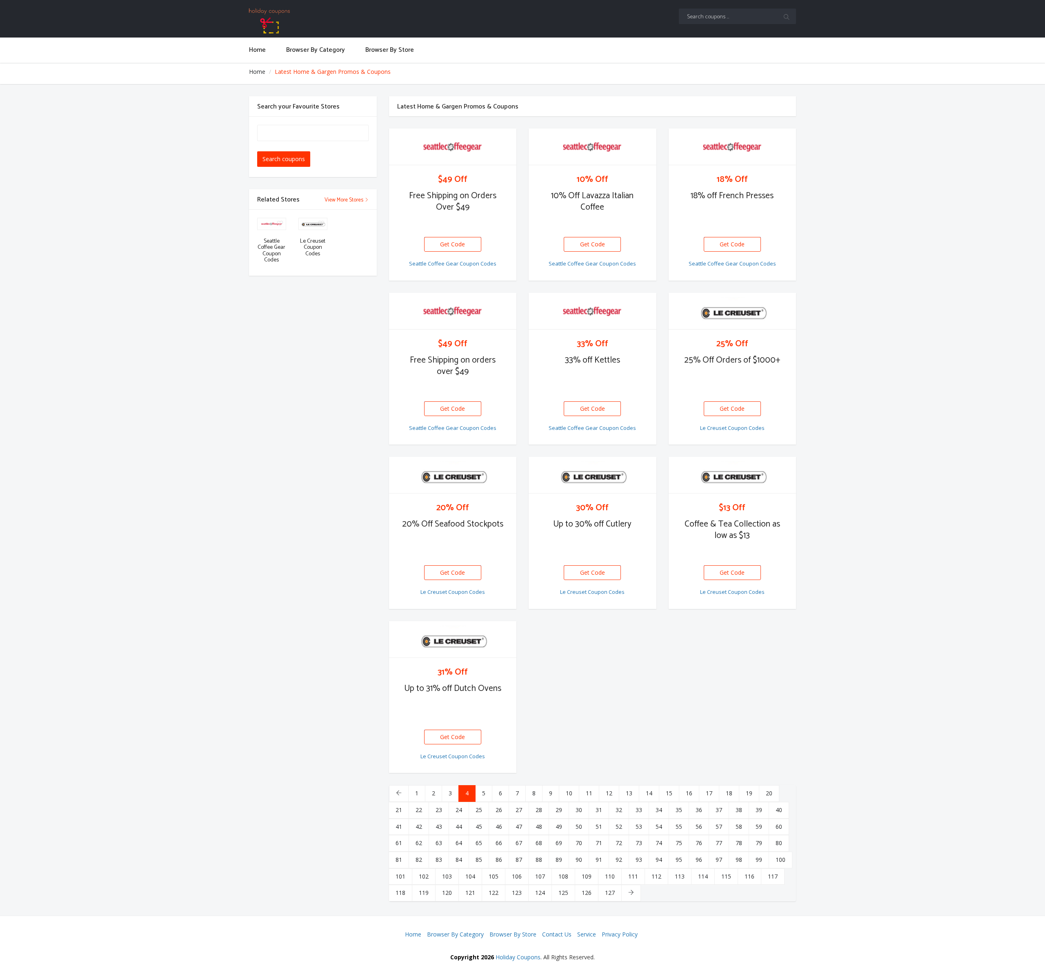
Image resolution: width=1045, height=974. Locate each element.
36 (699, 810)
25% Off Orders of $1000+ (732, 360)
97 (719, 859)
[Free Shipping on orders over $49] (453, 311)
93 (639, 859)
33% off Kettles (592, 360)
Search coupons (283, 159)
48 (539, 826)
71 (599, 843)
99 (759, 859)
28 (539, 810)
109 (586, 876)
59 (759, 826)
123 (517, 893)
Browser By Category (455, 934)
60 (779, 826)
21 (399, 810)
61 (399, 843)
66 (499, 843)
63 (439, 843)
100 (780, 859)
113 (680, 876)
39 (759, 810)
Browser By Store (512, 934)
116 (749, 876)
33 (639, 810)
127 (610, 893)
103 (447, 876)
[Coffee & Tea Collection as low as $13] (732, 475)
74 (659, 843)
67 (519, 843)
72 (619, 843)
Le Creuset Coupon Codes (732, 428)
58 (739, 826)
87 (519, 859)
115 (726, 876)
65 (479, 843)
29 (559, 810)
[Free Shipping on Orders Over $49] (453, 146)
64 (459, 843)
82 (419, 859)
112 (656, 876)
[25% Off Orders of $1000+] (732, 311)
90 (579, 859)
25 (479, 810)
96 (699, 859)
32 (619, 810)
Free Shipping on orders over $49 (453, 366)
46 (499, 826)
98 (739, 859)
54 (659, 826)
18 (729, 793)
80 (779, 843)
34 (659, 810)
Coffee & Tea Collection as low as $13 (732, 529)
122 (493, 893)
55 (679, 826)
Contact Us (556, 934)
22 (419, 810)
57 (719, 826)
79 (759, 843)
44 (459, 826)
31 (599, 810)
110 (610, 876)
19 (749, 793)
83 (439, 859)
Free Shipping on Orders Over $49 (452, 201)
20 (769, 793)
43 (439, 826)
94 (659, 859)
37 (719, 810)
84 (459, 859)
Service (586, 934)
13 (629, 793)
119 (424, 893)
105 (493, 876)
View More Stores (345, 200)
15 (669, 793)
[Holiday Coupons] (313, 20)
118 (400, 893)
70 (579, 843)
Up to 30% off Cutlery (592, 524)
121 (470, 893)
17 (709, 793)
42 (419, 826)
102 (424, 876)
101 (400, 876)
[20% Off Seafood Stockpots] (453, 475)
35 (679, 810)
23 (439, 810)
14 (649, 793)
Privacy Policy (620, 934)
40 (779, 810)
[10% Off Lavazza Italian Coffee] (592, 146)
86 (499, 859)
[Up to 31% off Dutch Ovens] (453, 639)
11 (589, 793)
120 (447, 893)
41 (399, 826)
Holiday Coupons (518, 957)
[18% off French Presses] (732, 146)
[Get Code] (452, 237)
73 (639, 843)
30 (579, 810)
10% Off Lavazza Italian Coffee (592, 201)
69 (559, 843)
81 (399, 859)
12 (609, 793)
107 (540, 876)
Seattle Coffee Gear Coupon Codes (452, 263)
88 (539, 859)
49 (559, 826)
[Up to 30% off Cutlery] (592, 475)
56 (699, 826)
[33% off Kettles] (592, 311)
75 (679, 843)
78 (739, 843)
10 (569, 793)
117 (773, 876)
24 (459, 810)
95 (679, 859)
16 (689, 793)
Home (257, 71)
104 (470, 876)
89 (559, 859)
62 (419, 843)
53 (639, 826)
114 (703, 876)
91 (599, 859)
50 (579, 826)
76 (699, 843)
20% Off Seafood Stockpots (452, 524)
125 (563, 893)
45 (479, 826)
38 (739, 810)
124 (540, 893)
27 (519, 810)
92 (619, 859)
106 (517, 876)
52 (619, 826)
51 (599, 826)
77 (719, 843)
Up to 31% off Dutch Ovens (452, 688)
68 (539, 843)
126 (586, 893)
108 (563, 876)
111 (633, 876)
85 (479, 859)
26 (499, 810)
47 (519, 826)
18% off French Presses (732, 196)
